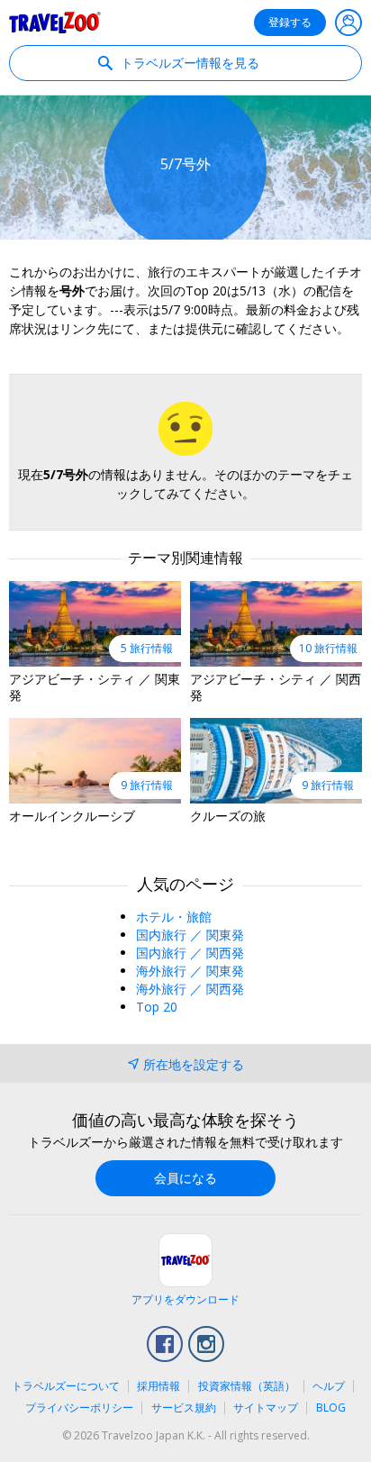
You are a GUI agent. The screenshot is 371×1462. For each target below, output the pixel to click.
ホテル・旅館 (174, 916)
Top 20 (156, 1006)
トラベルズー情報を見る (188, 62)
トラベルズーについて (66, 1386)
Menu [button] (348, 22)
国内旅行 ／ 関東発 (190, 934)
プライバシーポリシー (79, 1407)
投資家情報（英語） (246, 1386)
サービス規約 (183, 1407)
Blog (331, 1407)
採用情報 (158, 1386)
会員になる (185, 1177)
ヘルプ (328, 1386)
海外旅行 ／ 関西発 (190, 988)
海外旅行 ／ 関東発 (190, 970)
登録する (290, 22)
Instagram (206, 1344)
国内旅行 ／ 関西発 (190, 952)
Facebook (165, 1344)
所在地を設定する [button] (193, 1064)
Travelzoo (55, 22)
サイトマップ (265, 1407)
